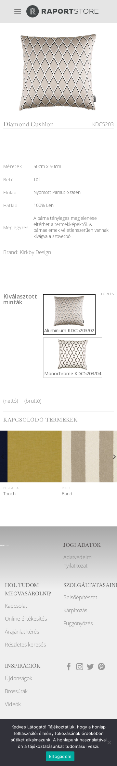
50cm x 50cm (47, 166)
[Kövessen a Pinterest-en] (101, 667)
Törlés (107, 294)
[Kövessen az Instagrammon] (79, 667)
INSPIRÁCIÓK (22, 665)
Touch (9, 494)
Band (67, 494)
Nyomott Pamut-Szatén (57, 192)
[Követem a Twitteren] (90, 667)
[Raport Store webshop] (62, 11)
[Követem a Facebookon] (68, 667)
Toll (36, 179)
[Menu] (17, 11)
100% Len (43, 205)
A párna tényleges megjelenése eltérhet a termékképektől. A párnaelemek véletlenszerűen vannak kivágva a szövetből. (71, 227)
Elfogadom (60, 756)
